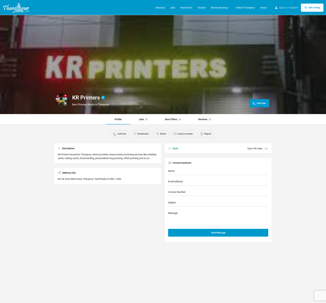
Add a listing (314, 7)
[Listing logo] (62, 100)
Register (294, 7)
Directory (160, 7)
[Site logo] (17, 7)
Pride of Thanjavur (245, 7)
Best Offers (172, 119)
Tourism (201, 7)
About (263, 7)
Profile (118, 119)
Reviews (204, 119)
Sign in (282, 7)
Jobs (172, 7)
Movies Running (219, 7)
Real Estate (186, 7)
